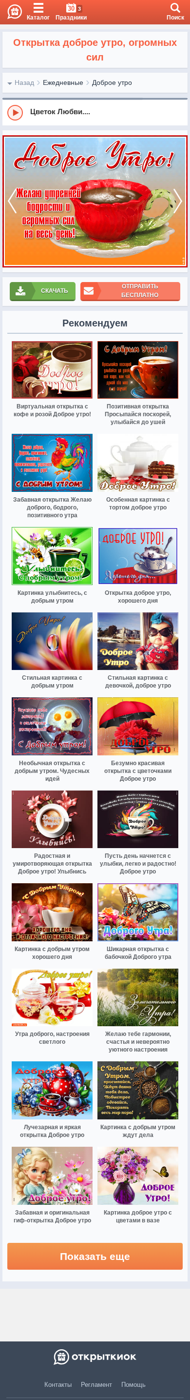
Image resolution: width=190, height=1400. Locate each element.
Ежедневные (63, 82)
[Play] (15, 113)
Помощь (133, 1384)
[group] (95, 112)
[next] (178, 201)
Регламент (96, 1384)
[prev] (12, 201)
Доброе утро (112, 82)
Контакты (58, 1384)
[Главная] (11, 12)
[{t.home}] (95, 1357)
